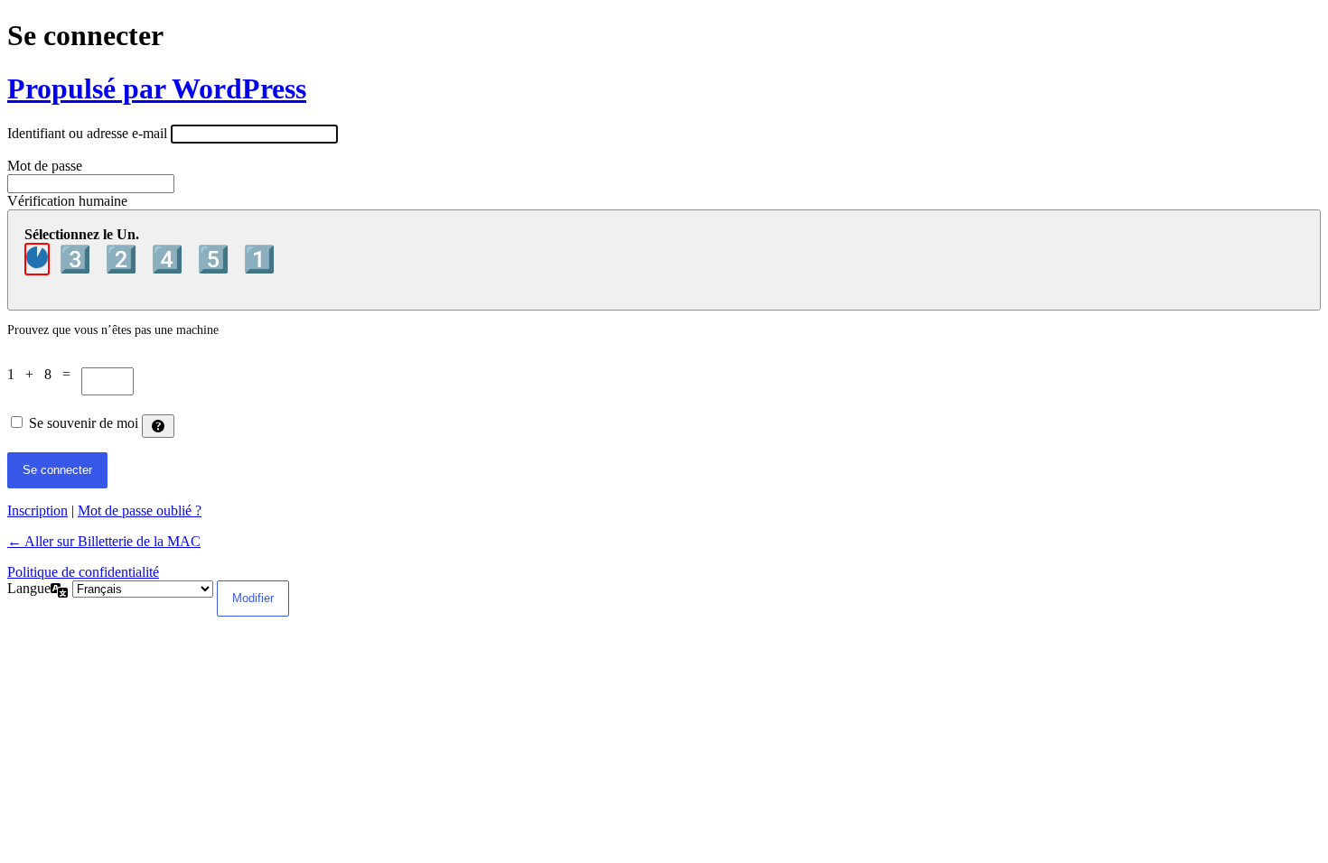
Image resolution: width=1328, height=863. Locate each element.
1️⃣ (259, 259)
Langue (29, 588)
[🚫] (37, 259)
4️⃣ (170, 259)
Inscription (37, 510)
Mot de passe (44, 165)
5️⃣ (216, 259)
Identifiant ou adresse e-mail (87, 133)
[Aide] (158, 426)
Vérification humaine (67, 201)
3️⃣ (78, 259)
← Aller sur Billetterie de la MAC (104, 541)
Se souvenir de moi (83, 423)
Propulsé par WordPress (156, 88)
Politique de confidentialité (83, 572)
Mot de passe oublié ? (139, 510)
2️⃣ (124, 259)
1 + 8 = (44, 374)
